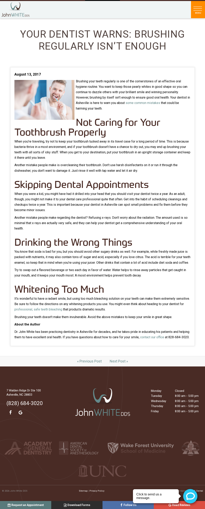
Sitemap (83, 491)
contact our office (152, 337)
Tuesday (156, 396)
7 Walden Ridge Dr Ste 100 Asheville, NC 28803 (23, 392)
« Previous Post (89, 361)
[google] (20, 413)
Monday (156, 391)
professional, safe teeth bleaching (38, 309)
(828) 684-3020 (24, 403)
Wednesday (158, 401)
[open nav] (198, 9)
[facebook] (10, 413)
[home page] (15, 9)
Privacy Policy (96, 491)
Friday (155, 411)
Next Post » (119, 361)
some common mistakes (143, 103)
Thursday (157, 406)
